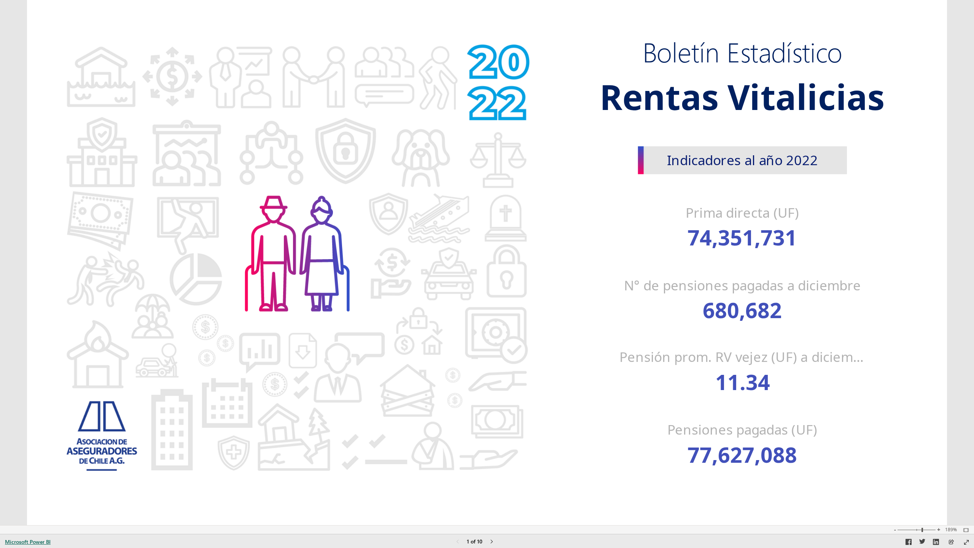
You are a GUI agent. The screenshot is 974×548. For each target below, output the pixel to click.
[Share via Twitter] (922, 543)
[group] (742, 50)
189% (951, 530)
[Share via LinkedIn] (936, 543)
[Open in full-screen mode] (966, 542)
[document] (742, 53)
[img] (297, 249)
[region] (487, 262)
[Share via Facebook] (909, 543)
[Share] (951, 542)
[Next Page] (492, 542)
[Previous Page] (458, 542)
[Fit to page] (964, 530)
